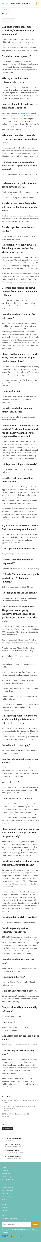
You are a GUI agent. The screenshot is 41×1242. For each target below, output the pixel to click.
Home (3, 9)
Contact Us (5, 1200)
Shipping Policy (7, 1197)
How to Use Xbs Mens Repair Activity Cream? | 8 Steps (20, 1100)
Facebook (5, 1207)
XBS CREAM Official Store (20, 4)
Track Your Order (7, 1191)
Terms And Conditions (9, 1180)
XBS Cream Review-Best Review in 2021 (15, 1114)
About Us (5, 1170)
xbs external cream (7, 1128)
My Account (6, 1174)
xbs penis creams (24, 113)
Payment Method (7, 1187)
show (12, 21)
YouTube (4, 1210)
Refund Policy (6, 1194)
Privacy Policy (6, 1177)
